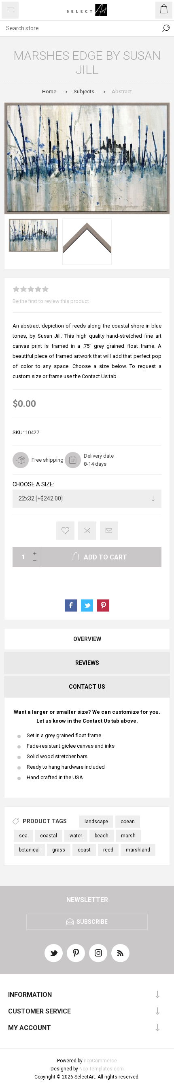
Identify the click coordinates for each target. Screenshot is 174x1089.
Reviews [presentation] (87, 663)
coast (84, 850)
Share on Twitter (87, 605)
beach (101, 836)
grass (58, 850)
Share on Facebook (71, 605)
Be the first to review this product (51, 301)
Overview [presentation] (87, 639)
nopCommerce (100, 1061)
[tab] (87, 639)
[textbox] (79, 28)
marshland (138, 850)
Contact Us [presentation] (87, 686)
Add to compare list (87, 530)
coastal (48, 836)
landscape (96, 821)
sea (23, 836)
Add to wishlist (65, 530)
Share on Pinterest (103, 605)
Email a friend (109, 530)
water (76, 836)
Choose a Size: (33, 484)
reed (108, 850)
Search (166, 28)
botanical (29, 850)
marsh (128, 836)
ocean (128, 821)
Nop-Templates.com (101, 1069)
